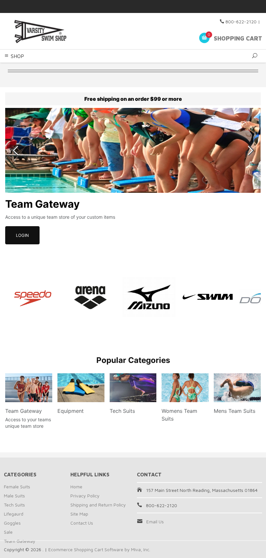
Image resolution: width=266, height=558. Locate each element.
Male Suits (14, 495)
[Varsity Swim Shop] (53, 31)
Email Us (155, 521)
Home (76, 486)
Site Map (79, 514)
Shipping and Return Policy (98, 504)
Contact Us (81, 523)
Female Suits (17, 486)
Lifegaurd (13, 514)
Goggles (12, 523)
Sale (8, 532)
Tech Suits (14, 504)
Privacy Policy (85, 495)
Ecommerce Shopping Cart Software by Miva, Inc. (99, 549)
